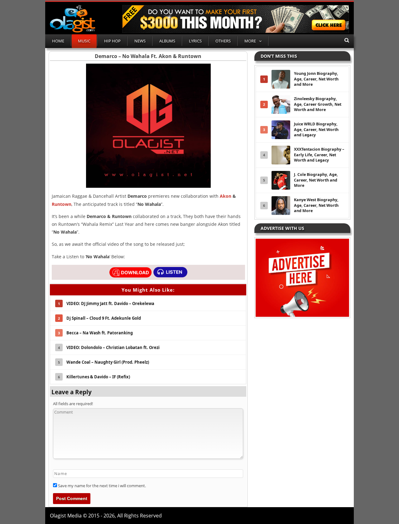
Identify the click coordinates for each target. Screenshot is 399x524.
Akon (225, 196)
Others (223, 41)
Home (58, 41)
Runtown (61, 204)
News (140, 41)
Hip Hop (112, 41)
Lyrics (195, 41)
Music (84, 41)
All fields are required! (73, 403)
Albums (167, 41)
